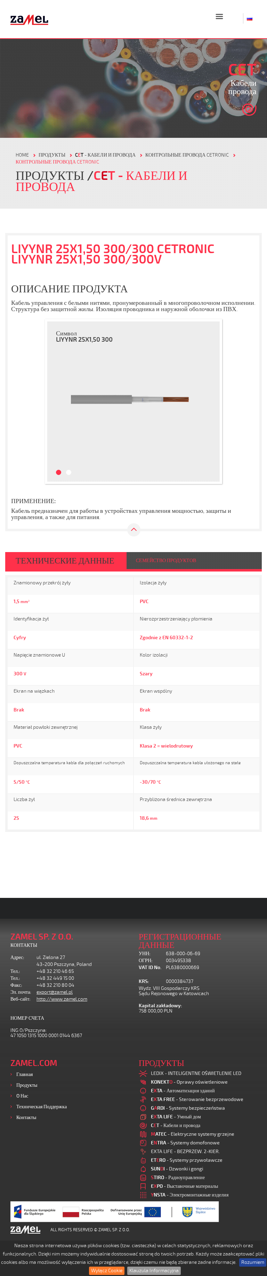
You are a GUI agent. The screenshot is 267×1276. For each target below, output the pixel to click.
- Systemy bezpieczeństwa (188, 1108)
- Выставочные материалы (184, 1186)
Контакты (26, 1117)
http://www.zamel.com (62, 999)
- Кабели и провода (105, 155)
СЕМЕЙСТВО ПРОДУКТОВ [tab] (166, 561)
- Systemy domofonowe (185, 1143)
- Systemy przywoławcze (186, 1160)
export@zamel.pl (55, 992)
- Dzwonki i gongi (177, 1169)
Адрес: (17, 957)
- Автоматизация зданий (183, 1091)
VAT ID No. (150, 967)
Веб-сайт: (20, 999)
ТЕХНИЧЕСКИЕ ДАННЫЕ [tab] (65, 561)
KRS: (144, 981)
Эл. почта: (20, 992)
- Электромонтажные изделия (189, 1195)
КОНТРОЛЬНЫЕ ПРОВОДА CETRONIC (187, 155)
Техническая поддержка (41, 1107)
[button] (55, 401)
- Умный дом (176, 1117)
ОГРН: (146, 960)
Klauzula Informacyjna (154, 1271)
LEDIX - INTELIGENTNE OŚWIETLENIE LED (196, 1073)
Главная (24, 1074)
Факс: (16, 985)
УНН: (145, 953)
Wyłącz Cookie (106, 1271)
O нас (22, 1096)
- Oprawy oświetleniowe (189, 1082)
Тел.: (15, 971)
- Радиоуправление (178, 1178)
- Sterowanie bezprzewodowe (197, 1099)
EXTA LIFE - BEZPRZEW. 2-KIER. (185, 1151)
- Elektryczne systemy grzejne (192, 1134)
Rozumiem (252, 1262)
